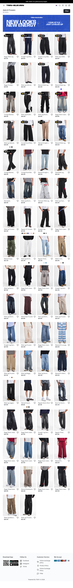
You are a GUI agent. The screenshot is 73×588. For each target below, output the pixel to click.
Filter (67, 11)
